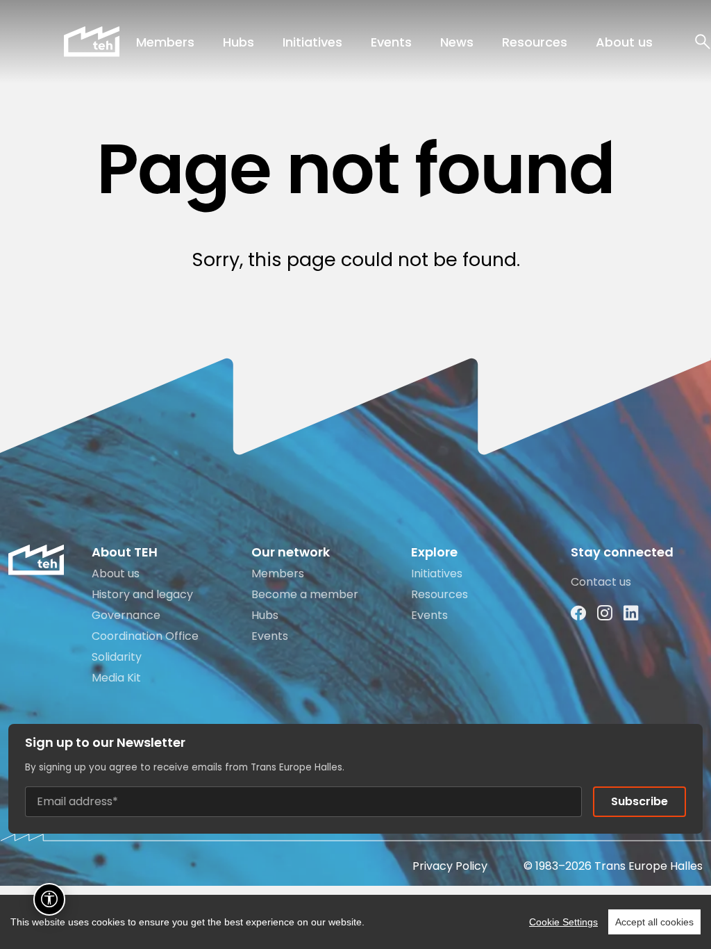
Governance (126, 615)
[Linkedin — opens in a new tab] (631, 614)
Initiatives (312, 42)
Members (165, 42)
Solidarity (117, 657)
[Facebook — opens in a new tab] (578, 614)
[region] (355, 922)
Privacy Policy (449, 866)
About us (624, 42)
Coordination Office (145, 636)
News (457, 42)
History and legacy (142, 594)
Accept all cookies (654, 921)
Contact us (601, 582)
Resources (534, 42)
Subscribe (639, 801)
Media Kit (116, 678)
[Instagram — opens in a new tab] (604, 614)
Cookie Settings (563, 921)
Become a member (304, 594)
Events (391, 42)
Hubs (238, 42)
